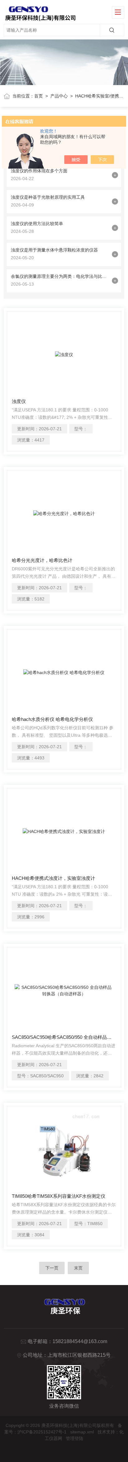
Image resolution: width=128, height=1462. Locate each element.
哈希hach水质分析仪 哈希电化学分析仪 (52, 719)
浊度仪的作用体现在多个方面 (39, 170)
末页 (78, 1267)
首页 (38, 95)
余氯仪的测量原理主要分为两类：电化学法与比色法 (59, 276)
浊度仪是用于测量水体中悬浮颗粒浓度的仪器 (54, 249)
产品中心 (59, 95)
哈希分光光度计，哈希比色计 (42, 560)
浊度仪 (19, 401)
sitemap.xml (82, 1431)
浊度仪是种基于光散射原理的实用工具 (48, 197)
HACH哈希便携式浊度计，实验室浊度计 (53, 878)
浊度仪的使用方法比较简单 (37, 223)
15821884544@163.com (80, 1341)
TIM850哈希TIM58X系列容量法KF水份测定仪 (58, 1196)
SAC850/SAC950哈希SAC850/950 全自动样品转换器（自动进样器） (64, 1037)
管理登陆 (74, 1438)
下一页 (51, 1267)
